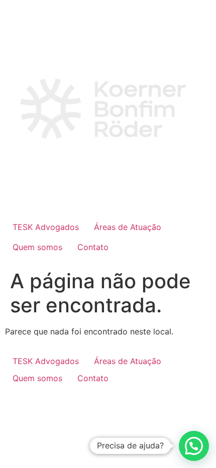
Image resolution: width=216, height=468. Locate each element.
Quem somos (37, 247)
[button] (194, 446)
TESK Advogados (46, 227)
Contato (93, 247)
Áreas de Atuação (127, 227)
